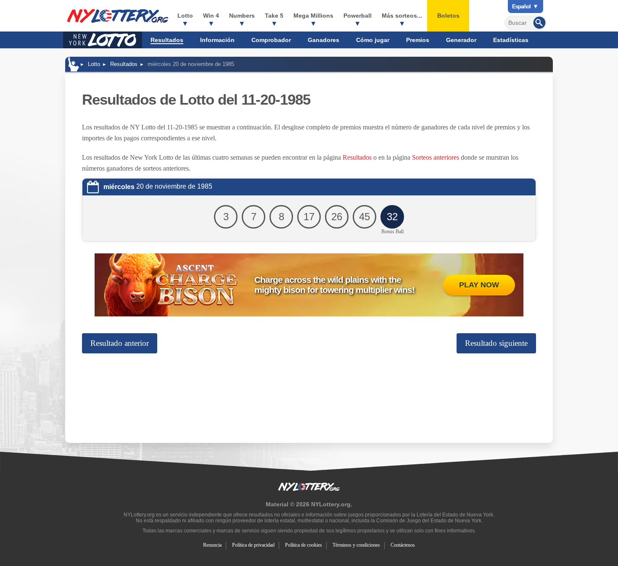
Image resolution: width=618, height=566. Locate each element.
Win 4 (211, 15)
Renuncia (212, 545)
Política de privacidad (253, 545)
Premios (417, 40)
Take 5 (274, 15)
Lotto (185, 15)
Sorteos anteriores (435, 157)
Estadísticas (510, 40)
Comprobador (271, 40)
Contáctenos (403, 545)
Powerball (357, 15)
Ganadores (323, 40)
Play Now (479, 285)
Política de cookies (303, 545)
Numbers (242, 15)
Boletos (448, 15)
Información (217, 40)
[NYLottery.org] (73, 64)
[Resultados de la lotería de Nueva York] (117, 16)
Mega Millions (313, 15)
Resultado (119, 343)
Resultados (167, 40)
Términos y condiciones (356, 545)
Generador (461, 40)
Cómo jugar (372, 40)
